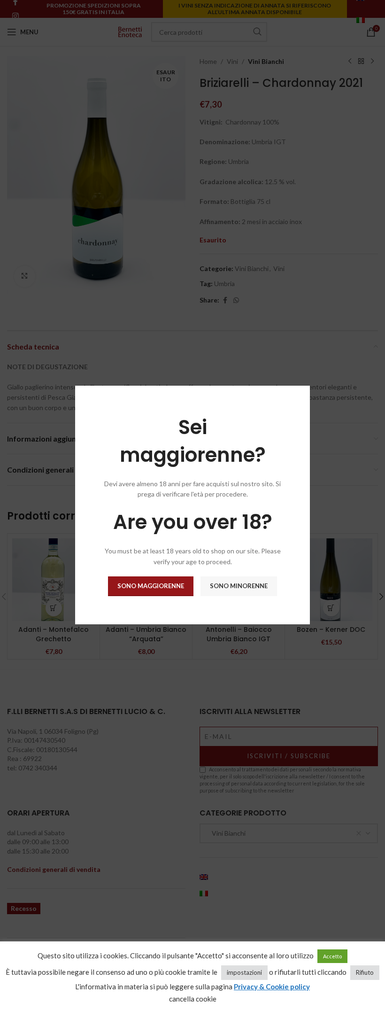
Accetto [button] (332, 956)
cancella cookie (192, 998)
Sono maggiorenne (150, 586)
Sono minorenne (239, 586)
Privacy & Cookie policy (272, 986)
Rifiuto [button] (365, 972)
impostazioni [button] (244, 972)
